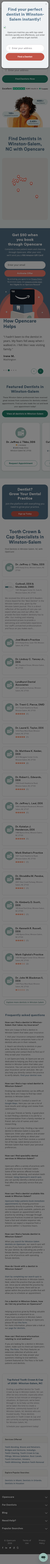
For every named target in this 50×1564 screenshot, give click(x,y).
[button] (25, 57)
